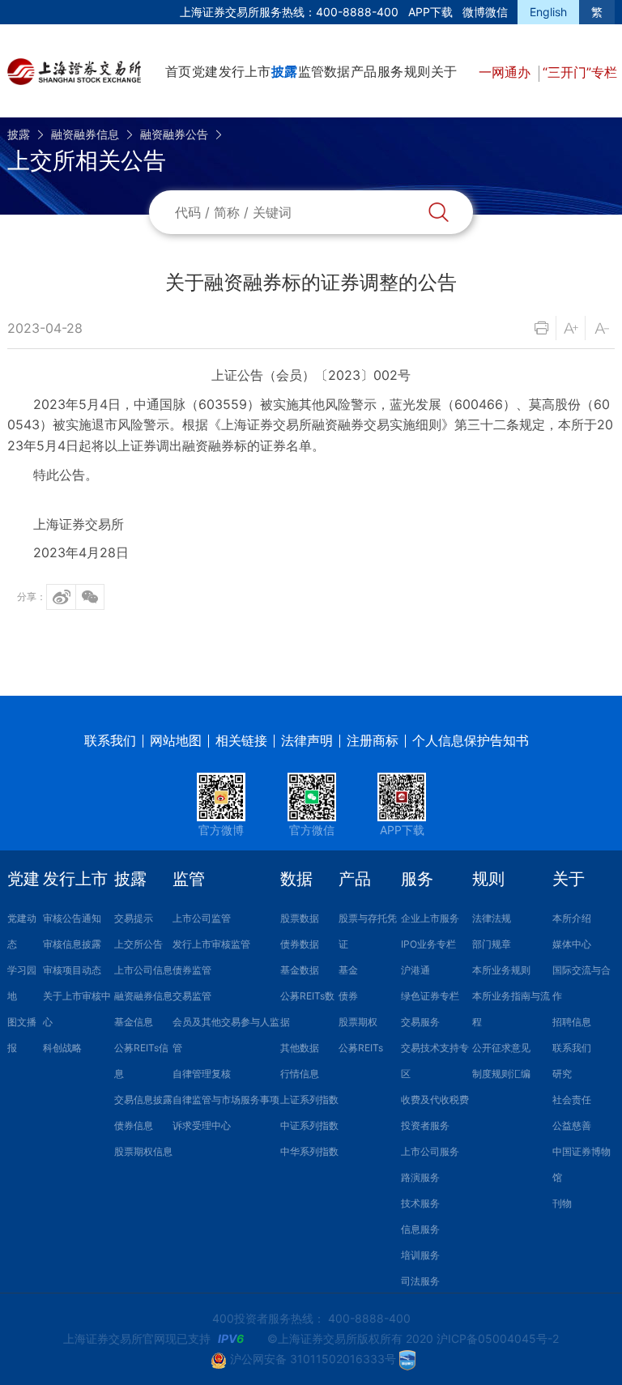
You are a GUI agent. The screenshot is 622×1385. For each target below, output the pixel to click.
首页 (178, 71)
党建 (205, 71)
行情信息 (299, 1074)
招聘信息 (571, 1022)
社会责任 (571, 1099)
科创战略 (62, 1048)
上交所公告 (138, 944)
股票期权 (358, 1022)
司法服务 (420, 1281)
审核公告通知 (72, 918)
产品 (364, 71)
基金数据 (299, 970)
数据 (337, 71)
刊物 (562, 1203)
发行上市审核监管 (211, 944)
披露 (284, 71)
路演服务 (420, 1177)
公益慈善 (571, 1125)
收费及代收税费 (435, 1099)
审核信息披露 (72, 944)
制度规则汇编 (501, 1074)
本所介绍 (571, 918)
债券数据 (299, 944)
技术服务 (420, 1203)
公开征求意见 (501, 1048)
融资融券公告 (174, 134)
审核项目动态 (72, 970)
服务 (390, 71)
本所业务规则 (501, 970)
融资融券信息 (85, 134)
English (548, 12)
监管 (311, 71)
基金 (348, 970)
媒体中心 (571, 944)
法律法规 (491, 918)
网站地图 (176, 740)
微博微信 (485, 12)
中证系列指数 (309, 1125)
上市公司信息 (143, 970)
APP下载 (430, 12)
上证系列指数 (309, 1099)
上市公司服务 (430, 1151)
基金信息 (133, 1022)
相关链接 (241, 740)
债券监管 (192, 970)
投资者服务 (425, 1125)
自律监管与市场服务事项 (226, 1099)
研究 (562, 1074)
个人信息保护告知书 (470, 740)
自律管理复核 (202, 1074)
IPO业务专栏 (428, 944)
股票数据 (299, 918)
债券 (348, 996)
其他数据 (299, 1048)
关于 (444, 71)
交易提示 (133, 918)
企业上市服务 (430, 918)
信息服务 (420, 1229)
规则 (417, 71)
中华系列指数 (309, 1151)
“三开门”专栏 (580, 72)
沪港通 (415, 970)
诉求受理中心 (202, 1125)
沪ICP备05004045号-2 (498, 1338)
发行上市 (245, 71)
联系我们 (110, 740)
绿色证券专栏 (430, 996)
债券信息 (133, 1125)
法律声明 (307, 740)
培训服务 (420, 1255)
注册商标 (372, 740)
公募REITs (361, 1048)
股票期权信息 (143, 1151)
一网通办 (507, 72)
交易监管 (192, 996)
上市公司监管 (202, 918)
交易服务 (420, 1022)
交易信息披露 (143, 1099)
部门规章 (491, 944)
